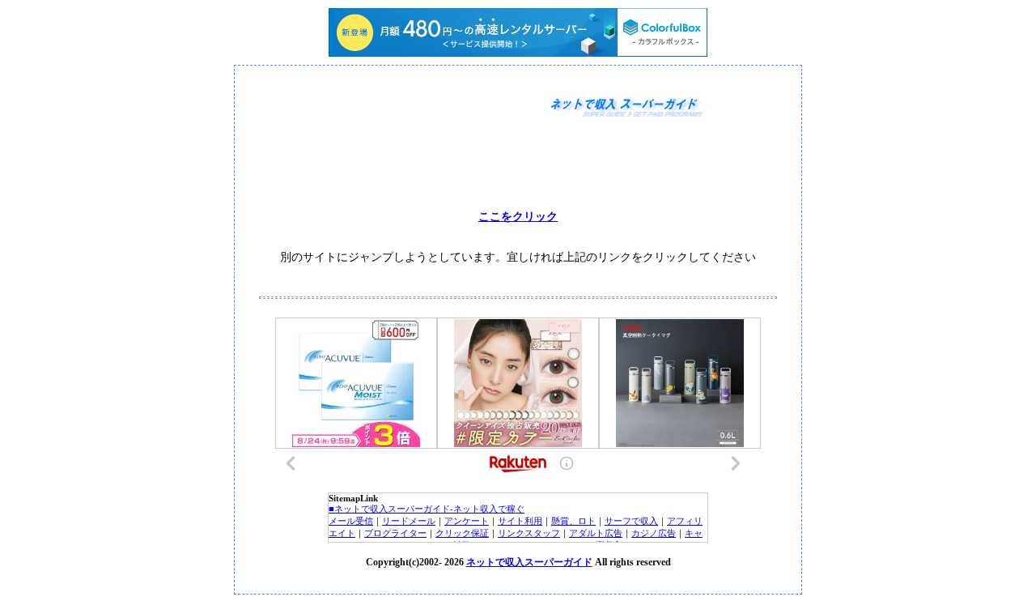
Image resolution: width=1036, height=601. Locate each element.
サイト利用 (520, 521)
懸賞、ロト (573, 521)
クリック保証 (462, 533)
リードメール (408, 521)
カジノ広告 (653, 533)
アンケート (466, 521)
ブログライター (395, 533)
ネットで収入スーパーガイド (529, 562)
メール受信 (351, 521)
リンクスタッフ (529, 533)
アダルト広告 (595, 533)
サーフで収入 (631, 521)
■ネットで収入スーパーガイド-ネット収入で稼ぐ (426, 509)
